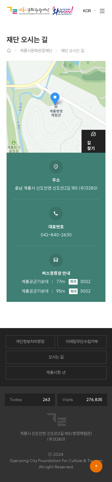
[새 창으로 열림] (62, 10)
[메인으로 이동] (28, 10)
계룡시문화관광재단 (36, 50)
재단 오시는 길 (72, 50)
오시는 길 (56, 357)
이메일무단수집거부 (82, 341)
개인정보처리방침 (30, 341)
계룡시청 (53, 372)
